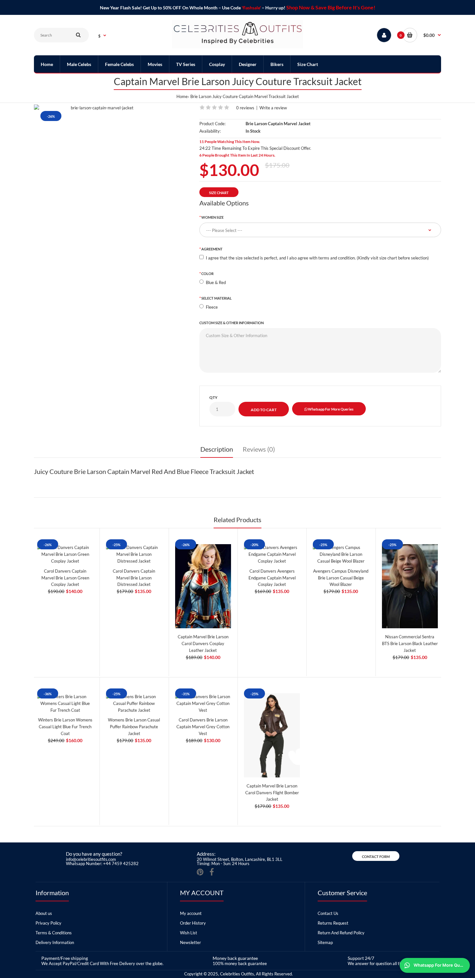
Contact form (376, 856)
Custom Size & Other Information (231, 323)
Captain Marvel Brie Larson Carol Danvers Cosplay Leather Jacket (203, 643)
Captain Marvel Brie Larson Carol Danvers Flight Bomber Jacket (272, 792)
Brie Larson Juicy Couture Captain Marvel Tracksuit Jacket (244, 96)
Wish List (188, 932)
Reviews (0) (259, 449)
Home (182, 96)
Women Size (212, 217)
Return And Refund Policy (341, 932)
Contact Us (328, 913)
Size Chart (219, 193)
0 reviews (245, 107)
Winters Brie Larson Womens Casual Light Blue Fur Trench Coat (65, 726)
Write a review (273, 107)
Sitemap (325, 942)
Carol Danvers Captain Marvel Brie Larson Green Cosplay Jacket (65, 577)
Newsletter (190, 942)
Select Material (216, 298)
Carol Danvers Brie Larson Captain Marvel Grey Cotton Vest (202, 726)
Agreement (212, 249)
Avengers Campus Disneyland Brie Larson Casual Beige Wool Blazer (340, 577)
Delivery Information (55, 942)
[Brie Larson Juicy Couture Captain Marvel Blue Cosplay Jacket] (99, 107)
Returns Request (333, 923)
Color (207, 273)
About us (44, 913)
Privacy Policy (48, 923)
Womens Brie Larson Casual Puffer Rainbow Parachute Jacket (134, 726)
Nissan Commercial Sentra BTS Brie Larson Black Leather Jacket (410, 643)
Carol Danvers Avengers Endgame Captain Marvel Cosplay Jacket (272, 577)
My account (191, 913)
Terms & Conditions (54, 932)
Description (216, 449)
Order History (193, 923)
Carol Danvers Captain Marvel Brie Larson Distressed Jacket (134, 577)
